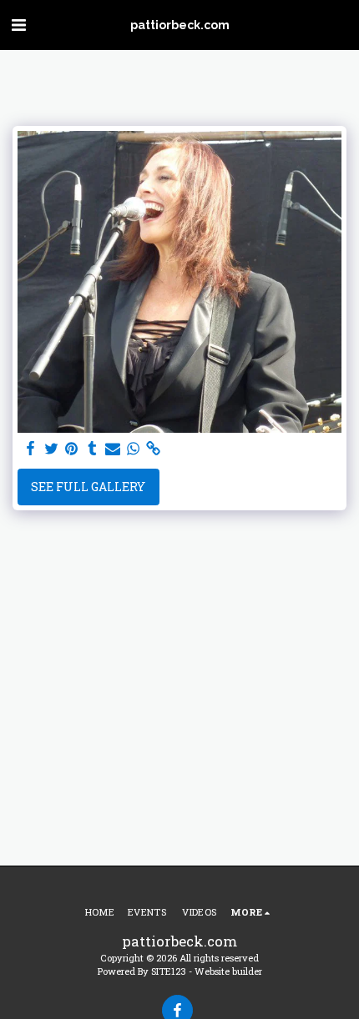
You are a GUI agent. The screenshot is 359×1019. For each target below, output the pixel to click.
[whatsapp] (133, 448)
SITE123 (168, 971)
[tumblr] (92, 448)
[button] (18, 24)
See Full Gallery (88, 486)
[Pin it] (71, 448)
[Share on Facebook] (30, 448)
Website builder (228, 971)
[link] (153, 448)
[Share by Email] (112, 448)
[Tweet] (51, 448)
